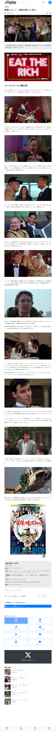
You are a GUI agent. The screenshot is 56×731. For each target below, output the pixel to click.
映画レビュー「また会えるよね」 (19, 692)
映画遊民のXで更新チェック (28, 660)
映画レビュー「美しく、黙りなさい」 (20, 685)
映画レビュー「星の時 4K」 (18, 670)
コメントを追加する (14, 606)
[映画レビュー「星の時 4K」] (8, 671)
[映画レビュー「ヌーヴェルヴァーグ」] (8, 701)
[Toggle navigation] (50, 2)
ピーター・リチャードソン (10, 590)
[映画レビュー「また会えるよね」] (8, 694)
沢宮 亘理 (10, 596)
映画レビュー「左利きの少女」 (19, 677)
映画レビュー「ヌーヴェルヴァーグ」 (20, 700)
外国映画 (6, 6)
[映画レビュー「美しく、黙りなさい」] (8, 686)
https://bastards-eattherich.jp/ (18, 579)
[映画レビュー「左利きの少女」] (8, 679)
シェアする (42, 596)
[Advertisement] (28, 716)
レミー (18, 590)
